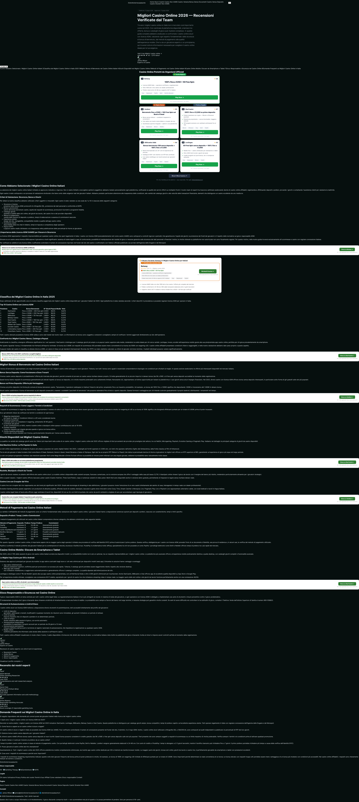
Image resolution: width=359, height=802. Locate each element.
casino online (53, 236)
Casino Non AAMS (171, 2)
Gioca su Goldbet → (347, 397)
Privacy (18, 777)
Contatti (79, 777)
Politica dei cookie (27, 777)
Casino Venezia (183, 2)
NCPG (35, 770)
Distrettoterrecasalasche (136, 3)
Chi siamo (3, 777)
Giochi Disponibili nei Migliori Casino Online (134, 68)
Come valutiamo (56, 777)
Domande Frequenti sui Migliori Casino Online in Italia (281, 68)
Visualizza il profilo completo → (11, 661)
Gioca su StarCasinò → (347, 355)
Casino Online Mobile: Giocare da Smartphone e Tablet (205, 68)
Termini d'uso (39, 777)
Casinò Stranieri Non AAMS (159, 4)
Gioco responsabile (69, 777)
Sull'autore (11, 777)
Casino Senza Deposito (215, 2)
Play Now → (179, 97)
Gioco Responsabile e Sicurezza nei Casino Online (243, 68)
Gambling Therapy (10, 770)
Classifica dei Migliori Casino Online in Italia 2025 (61, 68)
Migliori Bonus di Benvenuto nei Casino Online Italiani (98, 68)
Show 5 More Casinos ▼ (179, 176)
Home (152, 2)
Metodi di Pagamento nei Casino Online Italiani (167, 68)
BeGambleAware (25, 770)
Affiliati (47, 777)
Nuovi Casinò (159, 2)
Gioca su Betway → (347, 249)
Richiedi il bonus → (207, 271)
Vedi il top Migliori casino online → (149, 53)
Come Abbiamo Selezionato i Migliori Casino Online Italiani (21, 68)
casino (67, 441)
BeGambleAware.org (197, 180)
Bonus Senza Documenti (198, 2)
